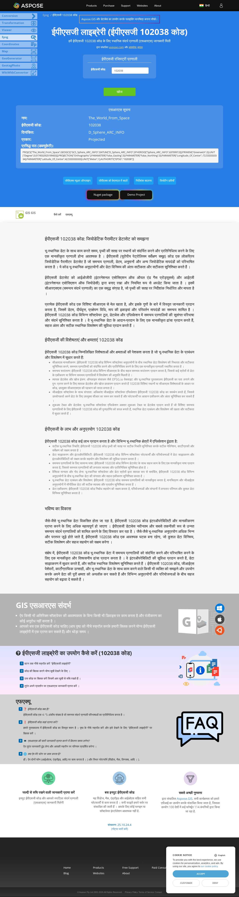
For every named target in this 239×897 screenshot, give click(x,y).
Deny (215, 883)
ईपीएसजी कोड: (98, 69)
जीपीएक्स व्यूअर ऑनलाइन (78, 180)
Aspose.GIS (185, 799)
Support (125, 5)
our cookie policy (209, 866)
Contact (158, 892)
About (157, 5)
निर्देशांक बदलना (144, 180)
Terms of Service (146, 892)
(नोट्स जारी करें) (119, 829)
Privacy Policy (131, 892)
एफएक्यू (69, 214)
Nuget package (103, 194)
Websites (142, 5)
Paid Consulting (161, 867)
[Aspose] (28, 5)
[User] (221, 5)
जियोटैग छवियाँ (167, 180)
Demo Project (136, 194)
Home (67, 867)
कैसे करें (57, 214)
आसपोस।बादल (136, 47)
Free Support (130, 867)
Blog (66, 873)
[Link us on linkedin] (128, 853)
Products (91, 5)
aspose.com (116, 47)
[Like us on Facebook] (110, 853)
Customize (186, 883)
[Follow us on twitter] (119, 853)
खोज (119, 91)
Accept (201, 874)
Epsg (46, 15)
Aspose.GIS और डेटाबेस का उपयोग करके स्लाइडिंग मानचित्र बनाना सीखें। (119, 19)
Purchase (108, 5)
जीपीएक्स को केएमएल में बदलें (113, 180)
